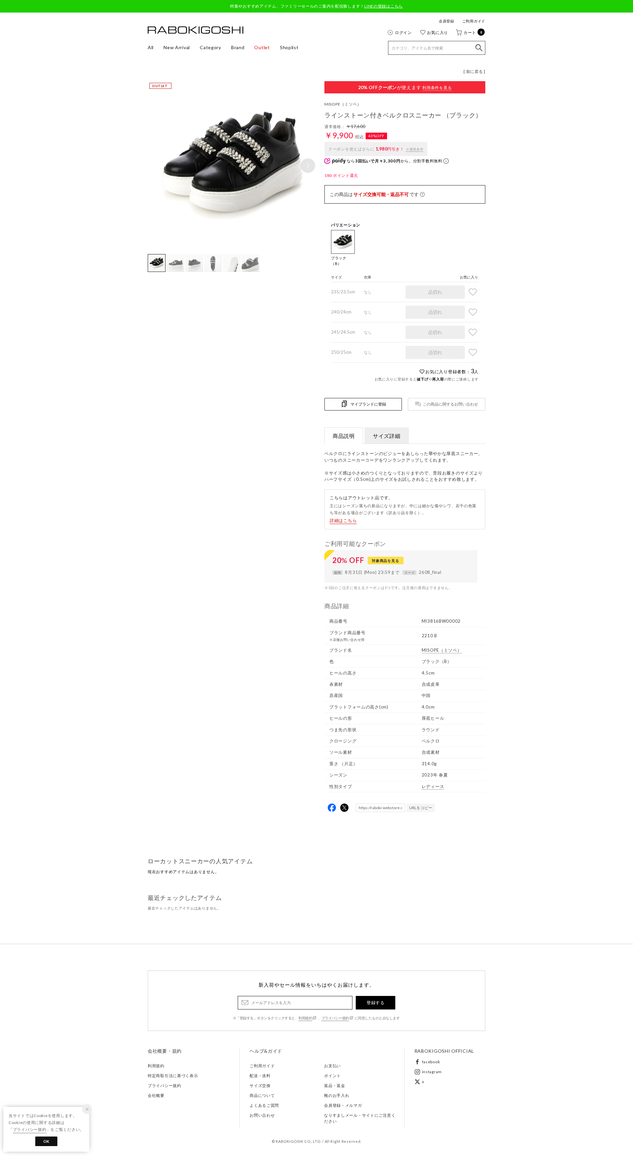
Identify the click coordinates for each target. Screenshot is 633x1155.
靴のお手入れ (336, 1095)
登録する (375, 1002)
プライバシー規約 (335, 1018)
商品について (262, 1095)
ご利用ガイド (473, 21)
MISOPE (342, 104)
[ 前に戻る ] (474, 71)
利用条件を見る (437, 87)
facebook (431, 1061)
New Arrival (177, 47)
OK (46, 1141)
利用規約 (305, 1018)
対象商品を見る (385, 560)
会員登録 (446, 21)
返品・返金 (334, 1085)
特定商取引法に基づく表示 (173, 1075)
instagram (432, 1071)
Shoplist (289, 47)
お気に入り (437, 32)
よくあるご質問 (264, 1105)
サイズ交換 (260, 1085)
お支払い (332, 1065)
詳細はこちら (343, 520)
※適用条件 (415, 149)
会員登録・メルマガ (343, 1105)
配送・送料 (260, 1075)
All (151, 47)
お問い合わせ (262, 1115)
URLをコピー (420, 807)
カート (473, 32)
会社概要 (156, 1095)
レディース (433, 786)
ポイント (332, 1075)
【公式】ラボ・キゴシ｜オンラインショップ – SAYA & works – (195, 30)
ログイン (403, 32)
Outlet (262, 47)
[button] (308, 165)
